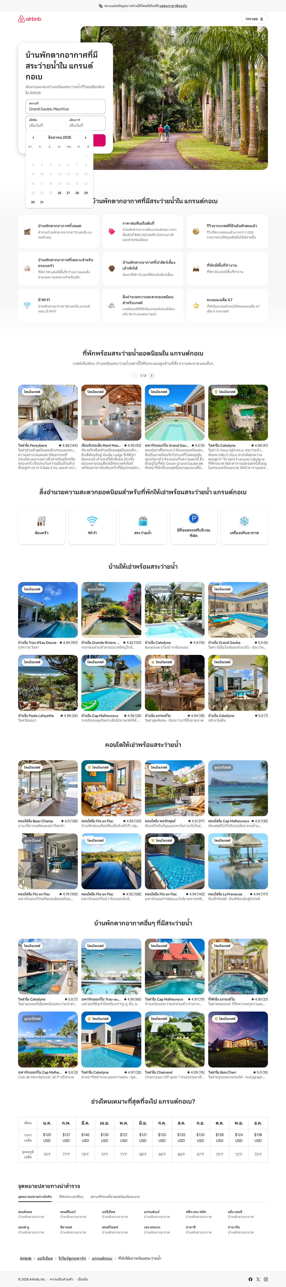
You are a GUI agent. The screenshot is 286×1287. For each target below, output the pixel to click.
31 (41, 202)
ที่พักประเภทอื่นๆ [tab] (71, 1197)
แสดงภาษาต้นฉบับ (173, 6)
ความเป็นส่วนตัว (61, 1279)
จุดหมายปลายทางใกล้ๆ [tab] (35, 1197)
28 (77, 193)
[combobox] (65, 109)
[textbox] (45, 125)
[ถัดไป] (151, 375)
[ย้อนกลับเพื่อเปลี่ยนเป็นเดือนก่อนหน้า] (33, 137)
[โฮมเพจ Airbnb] (29, 19)
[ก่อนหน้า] (134, 375)
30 (33, 202)
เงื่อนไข (83, 1279)
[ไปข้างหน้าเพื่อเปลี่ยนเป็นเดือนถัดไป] (85, 137)
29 (86, 193)
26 (59, 193)
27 (68, 193)
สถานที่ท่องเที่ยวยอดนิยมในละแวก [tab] (115, 1197)
